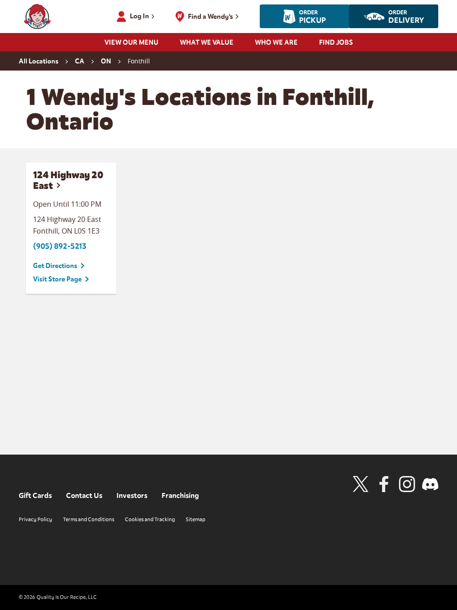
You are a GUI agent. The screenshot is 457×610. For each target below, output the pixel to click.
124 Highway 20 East (68, 180)
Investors (131, 495)
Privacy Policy (35, 519)
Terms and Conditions (88, 519)
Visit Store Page (57, 279)
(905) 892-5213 (60, 246)
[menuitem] (131, 45)
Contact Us (84, 495)
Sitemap (195, 519)
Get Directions (55, 266)
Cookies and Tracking (150, 519)
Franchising (180, 495)
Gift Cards (35, 495)
